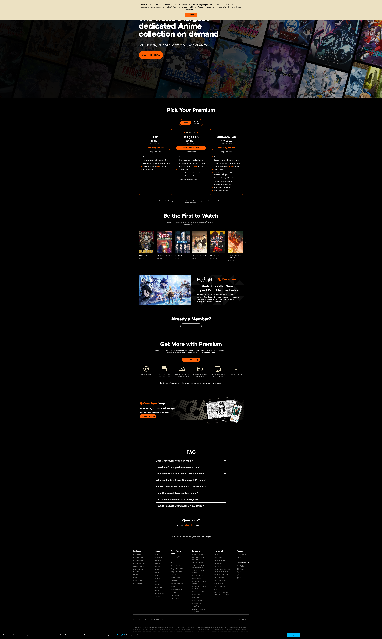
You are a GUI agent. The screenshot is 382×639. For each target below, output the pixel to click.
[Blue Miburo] (182, 245)
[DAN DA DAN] (217, 245)
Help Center (188, 525)
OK (293, 635)
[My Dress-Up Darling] (199, 245)
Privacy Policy (121, 635)
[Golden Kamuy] (146, 245)
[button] (241, 619)
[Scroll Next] (245, 242)
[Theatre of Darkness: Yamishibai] (235, 246)
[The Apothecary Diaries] (164, 245)
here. (157, 635)
